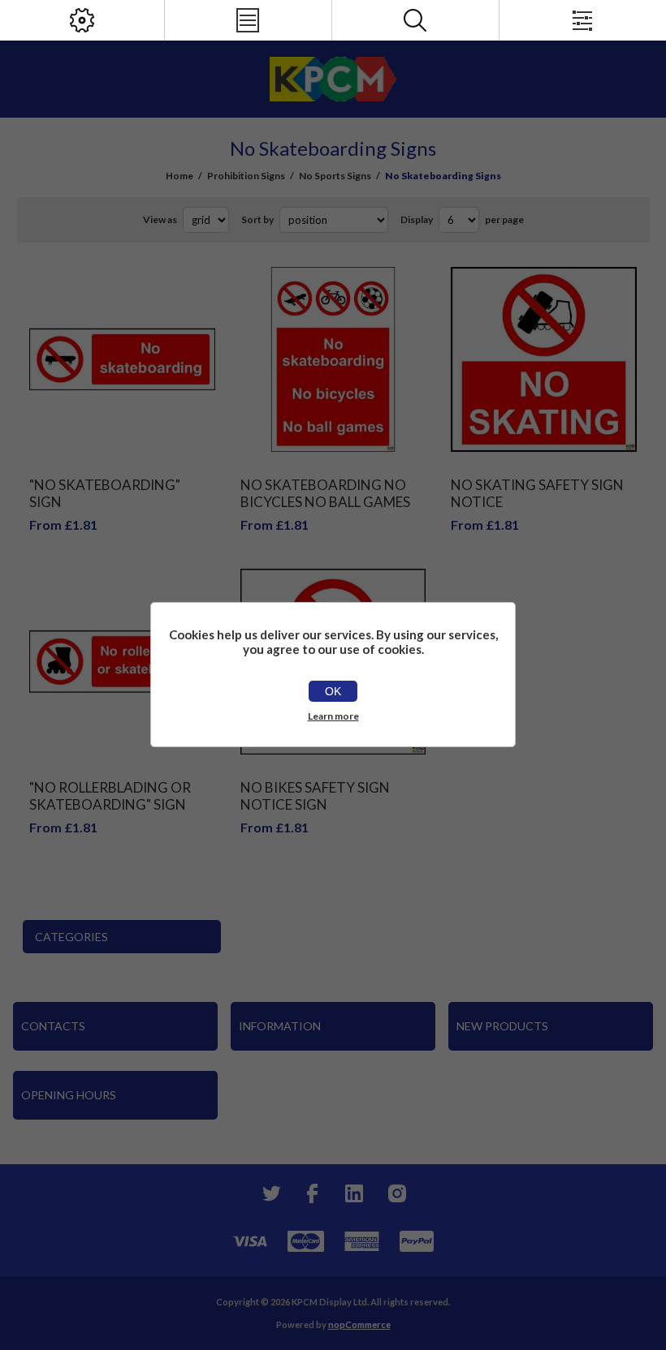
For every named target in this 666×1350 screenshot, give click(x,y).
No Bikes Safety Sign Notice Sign (315, 796)
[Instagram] (396, 1193)
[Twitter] (270, 1193)
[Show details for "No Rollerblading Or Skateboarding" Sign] (122, 662)
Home (179, 176)
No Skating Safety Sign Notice (537, 493)
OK (333, 691)
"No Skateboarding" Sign (104, 493)
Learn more (333, 716)
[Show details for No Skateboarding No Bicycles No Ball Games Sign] (333, 360)
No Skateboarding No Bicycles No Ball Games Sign (325, 501)
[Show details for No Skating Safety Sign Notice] (544, 360)
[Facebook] (312, 1193)
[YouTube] (354, 1193)
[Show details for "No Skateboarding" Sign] (122, 360)
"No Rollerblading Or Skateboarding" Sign (110, 796)
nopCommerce (359, 1324)
